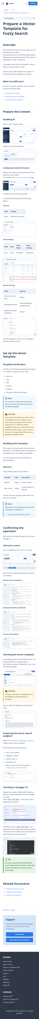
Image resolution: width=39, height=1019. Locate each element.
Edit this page (10, 910)
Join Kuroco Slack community (19, 940)
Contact (33, 3)
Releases (6, 979)
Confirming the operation (15, 100)
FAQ (4, 976)
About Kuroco (7, 964)
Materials (6, 982)
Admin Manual (8, 970)
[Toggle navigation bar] (3, 3)
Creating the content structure (16, 768)
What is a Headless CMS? (11, 967)
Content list (23, 550)
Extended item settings (14, 892)
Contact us (6, 996)
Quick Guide (7, 961)
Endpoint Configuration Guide (21, 741)
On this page (8, 18)
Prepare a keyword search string (19, 514)
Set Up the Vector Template (15, 96)
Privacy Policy (7, 1002)
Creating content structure (15, 889)
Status (5, 985)
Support (5, 973)
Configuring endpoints (14, 895)
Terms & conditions (9, 999)
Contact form (19, 934)
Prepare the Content (13, 93)
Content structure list (23, 177)
